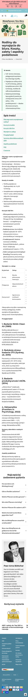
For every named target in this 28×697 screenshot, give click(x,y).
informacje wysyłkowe (18, 660)
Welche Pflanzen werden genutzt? (13, 497)
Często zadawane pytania (20, 646)
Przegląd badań (9, 135)
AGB (3, 641)
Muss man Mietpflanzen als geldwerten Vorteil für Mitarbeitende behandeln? (11, 530)
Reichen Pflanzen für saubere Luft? (13, 507)
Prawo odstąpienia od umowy (7, 652)
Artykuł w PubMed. (8, 401)
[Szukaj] (5, 16)
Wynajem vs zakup (10, 132)
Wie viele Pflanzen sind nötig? (12, 502)
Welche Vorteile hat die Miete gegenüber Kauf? (11, 514)
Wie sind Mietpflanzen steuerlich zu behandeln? (13, 522)
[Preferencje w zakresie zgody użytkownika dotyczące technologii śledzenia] (25, 694)
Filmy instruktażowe (19, 642)
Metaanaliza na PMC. (14, 425)
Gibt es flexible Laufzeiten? (11, 491)
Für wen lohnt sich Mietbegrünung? (8, 485)
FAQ (5, 147)
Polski (14, 674)
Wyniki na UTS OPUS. (8, 373)
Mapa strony (19, 664)
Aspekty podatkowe (10, 144)
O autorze (7, 150)
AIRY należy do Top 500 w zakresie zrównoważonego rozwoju (12, 627)
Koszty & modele (9, 125)
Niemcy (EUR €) (6, 674)
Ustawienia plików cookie (6, 644)
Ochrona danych (6, 648)
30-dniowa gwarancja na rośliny (19, 655)
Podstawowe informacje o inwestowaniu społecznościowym (7, 658)
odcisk (3, 664)
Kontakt (18, 650)
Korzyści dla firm (9, 128)
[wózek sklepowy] (25, 16)
